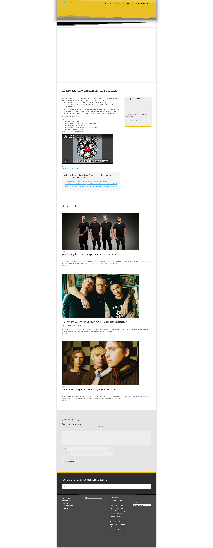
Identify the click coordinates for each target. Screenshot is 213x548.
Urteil (117, 532)
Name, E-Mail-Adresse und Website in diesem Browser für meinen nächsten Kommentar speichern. (90, 458)
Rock (111, 527)
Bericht (125, 500)
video (121, 532)
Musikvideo (112, 516)
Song (119, 527)
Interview (112, 508)
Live (118, 511)
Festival (121, 503)
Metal (111, 513)
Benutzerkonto (66, 503)
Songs (123, 527)
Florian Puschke (134, 121)
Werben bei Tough (66, 500)
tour (125, 529)
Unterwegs (125, 3)
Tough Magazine (118, 529)
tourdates (112, 532)
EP (117, 503)
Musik (117, 3)
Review (117, 524)
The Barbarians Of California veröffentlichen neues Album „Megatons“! (86, 181)
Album (111, 500)
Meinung (123, 511)
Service (125, 6)
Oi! (114, 521)
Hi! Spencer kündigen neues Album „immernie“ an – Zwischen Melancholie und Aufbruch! (91, 186)
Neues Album (113, 519)
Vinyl (118, 534)
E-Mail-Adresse (66, 454)
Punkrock (112, 524)
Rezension (123, 524)
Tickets (111, 529)
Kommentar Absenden (68, 461)
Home (105, 3)
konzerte (123, 508)
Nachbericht (119, 516)
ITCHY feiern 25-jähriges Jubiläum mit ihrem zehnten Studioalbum (94, 321)
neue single (120, 519)
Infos (122, 505)
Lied (115, 511)
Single (115, 527)
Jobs (63, 498)
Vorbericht (123, 534)
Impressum (65, 508)
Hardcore (117, 505)
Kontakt (68, 498)
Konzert (117, 508)
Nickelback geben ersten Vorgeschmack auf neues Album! (90, 254)
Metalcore (116, 513)
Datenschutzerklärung (67, 505)
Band (115, 500)
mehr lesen (65, 265)
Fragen (111, 505)
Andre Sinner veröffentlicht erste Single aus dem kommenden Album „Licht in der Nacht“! (91, 184)
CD (110, 503)
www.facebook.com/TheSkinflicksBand (72, 168)
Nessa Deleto (66, 258)
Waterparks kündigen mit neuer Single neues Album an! (89, 389)
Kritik (111, 511)
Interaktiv (143, 3)
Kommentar (65, 430)
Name (64, 449)
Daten (114, 503)
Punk (124, 521)
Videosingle (112, 534)
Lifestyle (134, 3)
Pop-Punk (119, 521)
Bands (120, 500)
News (110, 3)
